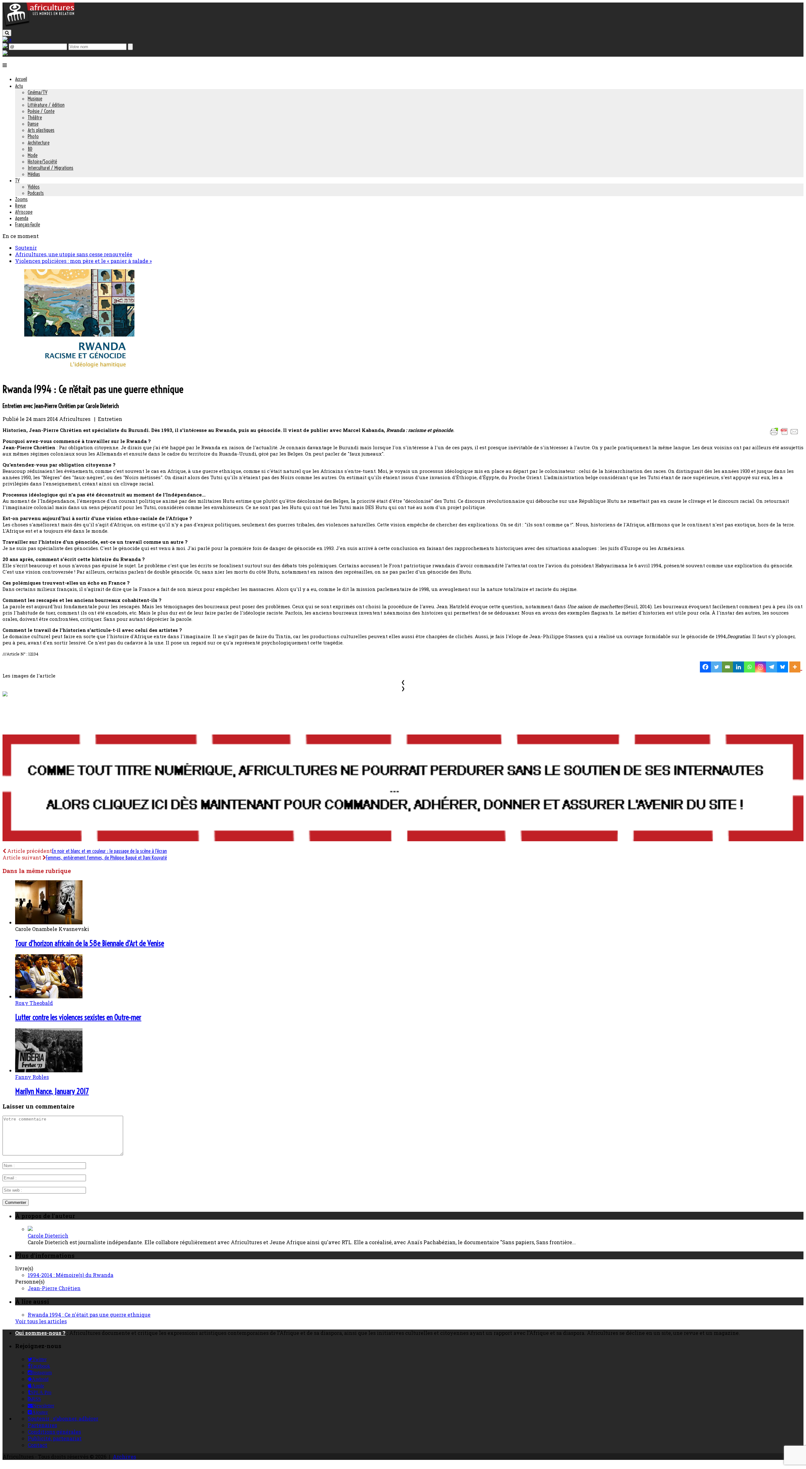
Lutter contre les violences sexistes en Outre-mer (78, 1017)
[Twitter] (716, 666)
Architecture (38, 142)
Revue (20, 205)
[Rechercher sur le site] (7, 33)
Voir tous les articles (41, 1321)
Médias (34, 174)
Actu (19, 86)
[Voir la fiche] (30, 1229)
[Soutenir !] (403, 788)
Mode (32, 155)
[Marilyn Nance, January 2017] (48, 1070)
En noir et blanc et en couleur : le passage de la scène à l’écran (109, 851)
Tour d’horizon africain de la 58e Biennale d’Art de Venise (89, 943)
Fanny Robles (32, 1077)
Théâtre (35, 117)
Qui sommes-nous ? (40, 1333)
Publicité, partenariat (55, 1438)
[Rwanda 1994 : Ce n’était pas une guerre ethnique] (68, 373)
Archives (124, 1456)
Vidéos (34, 187)
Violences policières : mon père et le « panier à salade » (83, 261)
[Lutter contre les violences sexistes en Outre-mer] (48, 996)
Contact (37, 1445)
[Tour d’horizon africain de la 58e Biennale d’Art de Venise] (48, 922)
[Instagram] (760, 666)
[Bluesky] (782, 666)
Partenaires (42, 1425)
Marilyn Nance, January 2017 (52, 1091)
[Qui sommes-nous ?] (5, 53)
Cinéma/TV (37, 92)
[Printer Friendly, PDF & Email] (785, 435)
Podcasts (36, 193)
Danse (33, 124)
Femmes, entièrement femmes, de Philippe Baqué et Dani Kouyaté (106, 857)
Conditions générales (54, 1431)
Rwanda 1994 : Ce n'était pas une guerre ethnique (89, 1314)
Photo (33, 136)
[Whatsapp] (749, 666)
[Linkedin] (738, 666)
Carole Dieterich (48, 1235)
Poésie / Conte (41, 111)
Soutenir (26, 247)
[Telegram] (771, 666)
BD (30, 149)
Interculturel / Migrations (50, 168)
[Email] (727, 666)
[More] (795, 666)
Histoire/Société (42, 161)
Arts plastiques (41, 130)
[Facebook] (705, 666)
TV (17, 180)
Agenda (21, 218)
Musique (35, 98)
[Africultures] (38, 25)
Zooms (21, 199)
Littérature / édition (46, 105)
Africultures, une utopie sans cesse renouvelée (73, 254)
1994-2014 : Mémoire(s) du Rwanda (70, 1275)
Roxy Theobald (34, 1003)
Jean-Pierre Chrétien (54, 1288)
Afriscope (23, 212)
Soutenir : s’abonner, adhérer (63, 1418)
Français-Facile (27, 224)
